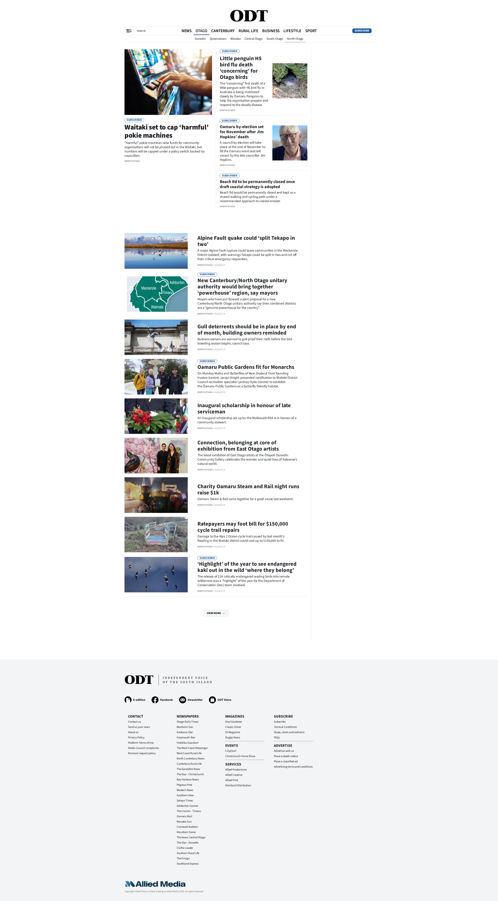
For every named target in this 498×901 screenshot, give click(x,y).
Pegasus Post (184, 785)
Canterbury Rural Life (189, 764)
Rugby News (232, 737)
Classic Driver (233, 727)
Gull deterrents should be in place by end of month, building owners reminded (246, 330)
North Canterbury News (190, 759)
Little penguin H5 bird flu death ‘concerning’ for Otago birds (241, 68)
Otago (201, 31)
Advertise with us (284, 751)
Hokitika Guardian (187, 743)
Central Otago (254, 38)
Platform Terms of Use (141, 743)
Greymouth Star (186, 737)
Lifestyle (292, 31)
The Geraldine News (188, 769)
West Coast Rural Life (189, 753)
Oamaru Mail (184, 816)
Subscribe (362, 31)
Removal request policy (142, 753)
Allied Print (231, 780)
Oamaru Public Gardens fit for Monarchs (245, 367)
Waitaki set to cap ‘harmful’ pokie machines (166, 131)
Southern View (185, 795)
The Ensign (183, 858)
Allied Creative (233, 775)
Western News (185, 790)
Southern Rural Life (188, 853)
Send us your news (139, 727)
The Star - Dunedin (187, 843)
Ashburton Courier (187, 806)
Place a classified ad (286, 761)
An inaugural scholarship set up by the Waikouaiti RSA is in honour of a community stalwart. (246, 420)
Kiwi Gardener (233, 722)
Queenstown (218, 38)
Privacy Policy (136, 737)
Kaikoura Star (185, 732)
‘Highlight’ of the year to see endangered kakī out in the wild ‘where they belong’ (246, 567)
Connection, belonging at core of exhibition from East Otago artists (238, 446)
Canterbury (223, 31)
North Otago (295, 38)
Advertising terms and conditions (293, 767)
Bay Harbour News (188, 780)
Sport (311, 31)
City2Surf (230, 751)
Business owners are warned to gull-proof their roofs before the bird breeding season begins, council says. (244, 341)
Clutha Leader (185, 848)
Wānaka (235, 38)
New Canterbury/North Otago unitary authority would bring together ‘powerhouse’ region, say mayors (242, 287)
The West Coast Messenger (192, 748)
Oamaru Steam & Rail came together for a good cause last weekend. (245, 499)
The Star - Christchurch (190, 774)
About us (133, 732)
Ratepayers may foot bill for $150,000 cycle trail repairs (242, 527)
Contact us (134, 722)
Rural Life (248, 31)
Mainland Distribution (238, 785)
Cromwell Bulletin (187, 827)
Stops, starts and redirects (289, 732)
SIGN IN (141, 31)
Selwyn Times (185, 801)
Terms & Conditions (285, 727)
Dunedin (200, 38)
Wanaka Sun (184, 822)
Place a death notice (286, 756)
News (186, 31)
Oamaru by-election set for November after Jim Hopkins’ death (242, 132)
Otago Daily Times (187, 722)
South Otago (275, 38)
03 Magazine (232, 732)
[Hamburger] (129, 30)
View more (214, 613)
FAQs (277, 737)
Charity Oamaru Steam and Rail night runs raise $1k (248, 490)
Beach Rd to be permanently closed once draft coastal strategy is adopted (257, 184)
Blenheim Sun (185, 727)
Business (271, 31)
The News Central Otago (191, 837)
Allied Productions (236, 770)
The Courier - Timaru (189, 811)
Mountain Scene (186, 832)
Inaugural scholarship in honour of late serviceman (244, 409)
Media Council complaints (143, 748)
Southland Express (187, 864)
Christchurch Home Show (240, 756)
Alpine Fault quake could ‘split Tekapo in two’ (246, 241)
